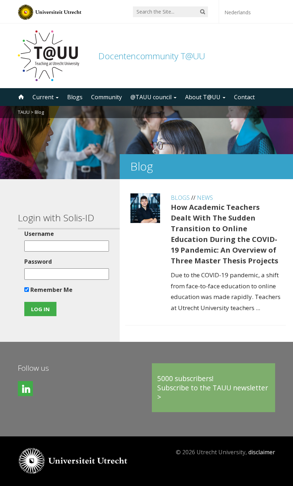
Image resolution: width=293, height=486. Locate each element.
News (205, 198)
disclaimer (261, 452)
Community (106, 97)
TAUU (24, 112)
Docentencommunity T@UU (151, 56)
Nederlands (237, 12)
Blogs (75, 97)
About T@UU (203, 97)
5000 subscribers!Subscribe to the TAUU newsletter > (212, 387)
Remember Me (51, 290)
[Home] (20, 97)
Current (44, 97)
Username (39, 234)
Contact (244, 97)
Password (38, 261)
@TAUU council (151, 97)
